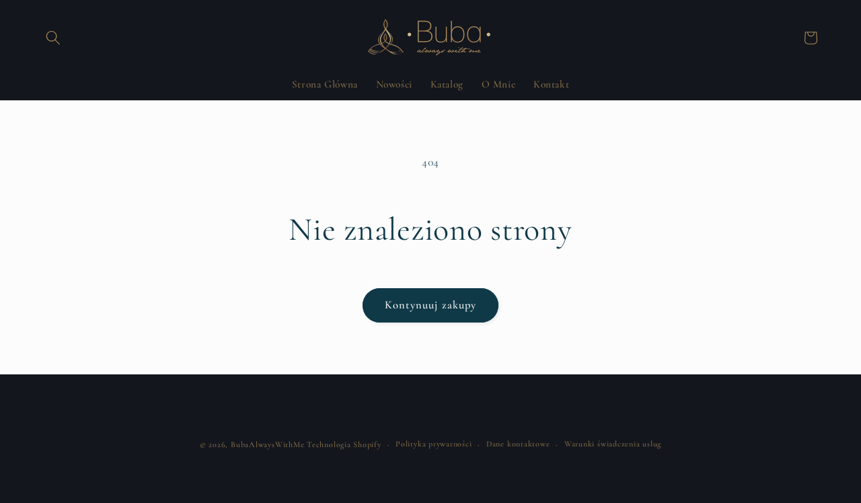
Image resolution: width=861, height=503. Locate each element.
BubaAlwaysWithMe (267, 444)
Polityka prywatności (434, 443)
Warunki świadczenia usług (612, 443)
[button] (53, 38)
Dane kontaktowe (518, 443)
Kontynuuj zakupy (431, 305)
